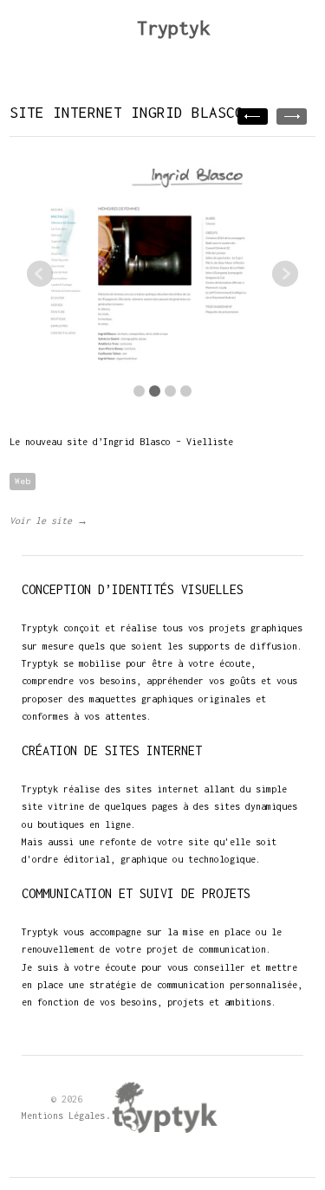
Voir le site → (49, 520)
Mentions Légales (63, 1115)
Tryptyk (173, 27)
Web (22, 481)
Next (285, 274)
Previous (40, 274)
